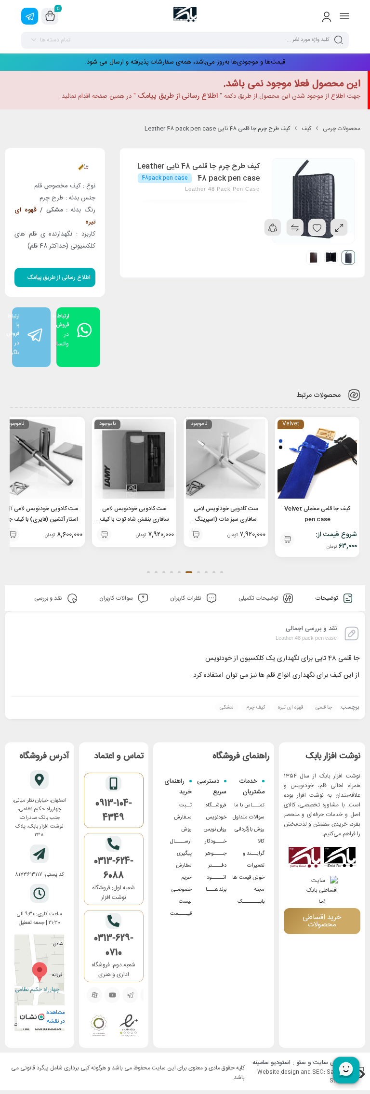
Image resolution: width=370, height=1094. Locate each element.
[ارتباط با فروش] (31, 334)
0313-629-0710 (113, 945)
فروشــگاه (216, 805)
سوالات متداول (248, 817)
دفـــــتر (217, 865)
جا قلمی (324, 707)
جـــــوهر (215, 853)
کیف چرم (255, 707)
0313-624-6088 (113, 868)
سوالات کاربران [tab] (116, 598)
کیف (306, 128)
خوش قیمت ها (248, 877)
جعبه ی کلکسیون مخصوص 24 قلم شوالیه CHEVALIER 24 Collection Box (42, 519)
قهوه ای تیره (290, 707)
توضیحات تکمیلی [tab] (258, 598)
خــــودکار (215, 841)
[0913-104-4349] (113, 783)
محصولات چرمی (341, 128)
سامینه (260, 1062)
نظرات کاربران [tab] (186, 598)
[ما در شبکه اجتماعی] (29, 16)
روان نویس (214, 829)
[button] (221, 572)
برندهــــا (216, 889)
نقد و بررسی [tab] (49, 598)
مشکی (227, 707)
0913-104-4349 (113, 810)
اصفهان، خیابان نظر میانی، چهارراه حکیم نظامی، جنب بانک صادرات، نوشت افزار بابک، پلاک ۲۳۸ (39, 818)
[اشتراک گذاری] (272, 227)
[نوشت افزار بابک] (185, 16)
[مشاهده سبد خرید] (50, 16)
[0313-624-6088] (113, 844)
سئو (301, 1062)
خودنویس (216, 817)
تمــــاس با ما (249, 805)
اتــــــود (216, 877)
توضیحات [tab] (327, 598)
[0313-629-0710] (113, 921)
